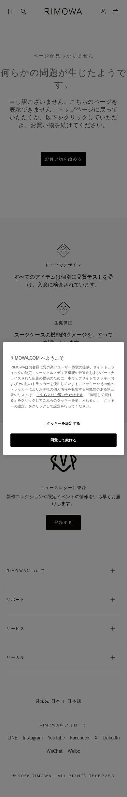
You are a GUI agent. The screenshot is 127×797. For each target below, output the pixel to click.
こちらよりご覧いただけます (59, 394)
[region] (63, 398)
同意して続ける (63, 440)
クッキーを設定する (63, 423)
